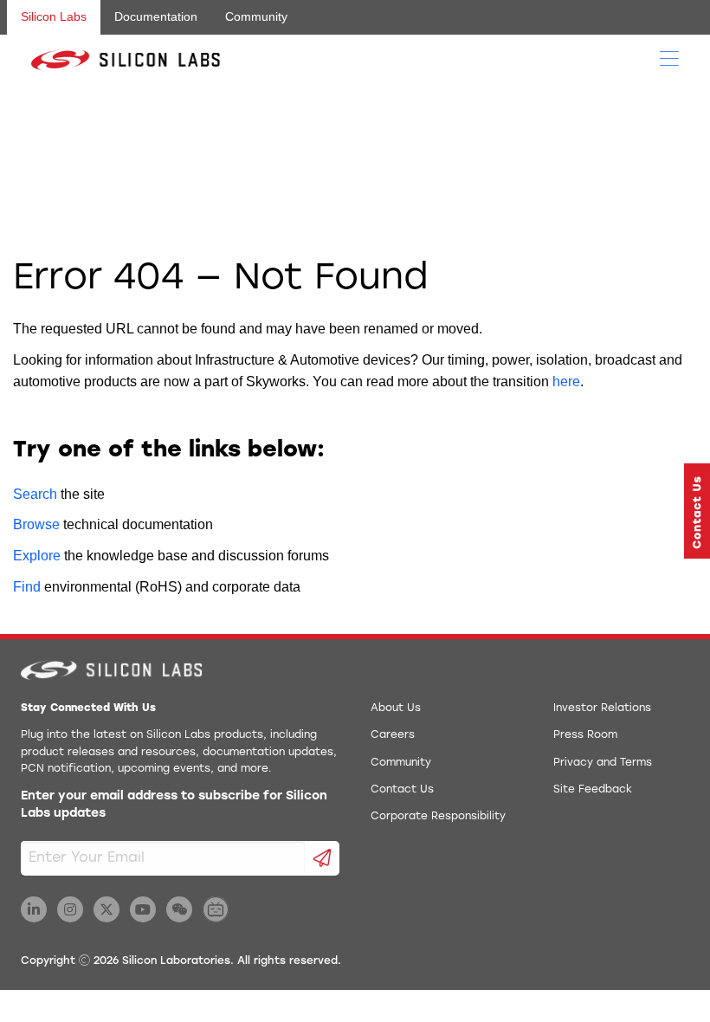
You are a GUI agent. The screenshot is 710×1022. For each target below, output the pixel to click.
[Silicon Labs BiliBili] (216, 909)
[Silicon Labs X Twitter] (106, 909)
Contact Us (402, 790)
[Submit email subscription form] (322, 858)
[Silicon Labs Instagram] (70, 909)
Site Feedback (592, 790)
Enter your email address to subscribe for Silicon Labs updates (174, 805)
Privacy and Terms (602, 763)
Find (27, 586)
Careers (393, 735)
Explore (37, 555)
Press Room (585, 735)
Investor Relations (602, 708)
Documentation (155, 16)
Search (35, 494)
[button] (697, 511)
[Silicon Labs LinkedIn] (34, 909)
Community (256, 16)
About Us (396, 708)
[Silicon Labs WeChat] (179, 909)
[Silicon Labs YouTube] (143, 909)
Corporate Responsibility (438, 817)
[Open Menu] (669, 57)
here (566, 381)
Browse (36, 524)
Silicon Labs (54, 16)
